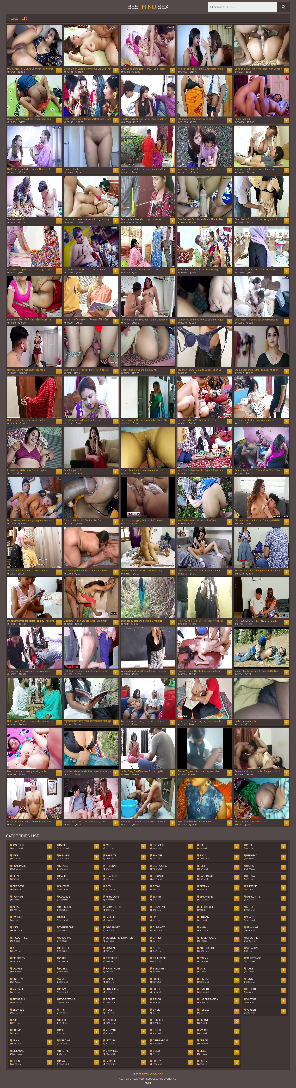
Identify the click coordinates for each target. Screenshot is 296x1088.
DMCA (148, 1083)
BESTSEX (148, 7)
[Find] (283, 7)
